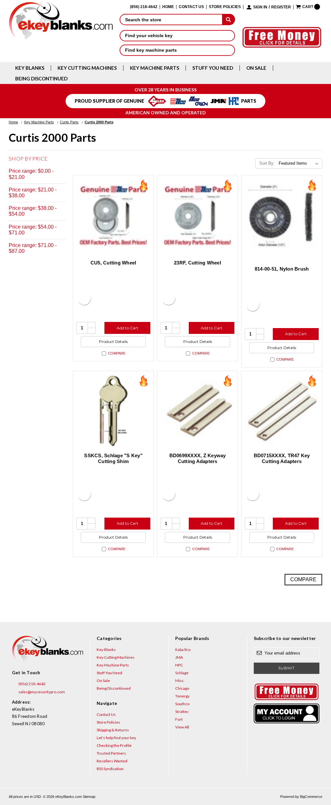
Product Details (113, 341)
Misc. (180, 680)
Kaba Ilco (182, 649)
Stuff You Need (212, 68)
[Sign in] (286, 713)
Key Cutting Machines (87, 68)
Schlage (181, 672)
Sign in (260, 7)
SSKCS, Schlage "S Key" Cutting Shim (113, 458)
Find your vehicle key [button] (149, 35)
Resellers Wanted (112, 761)
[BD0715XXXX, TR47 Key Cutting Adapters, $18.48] (282, 411)
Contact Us (191, 7)
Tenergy (182, 696)
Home (168, 7)
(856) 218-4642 (32, 683)
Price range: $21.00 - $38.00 (33, 192)
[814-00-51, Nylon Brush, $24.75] (282, 216)
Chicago (182, 688)
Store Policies (225, 7)
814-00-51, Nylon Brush (282, 269)
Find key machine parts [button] (151, 50)
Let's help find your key (116, 737)
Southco (182, 703)
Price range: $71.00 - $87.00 (33, 248)
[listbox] (300, 163)
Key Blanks (29, 68)
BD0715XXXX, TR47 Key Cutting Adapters (282, 458)
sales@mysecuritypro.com (41, 691)
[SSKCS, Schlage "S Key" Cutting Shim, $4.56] (113, 411)
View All (182, 727)
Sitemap (89, 797)
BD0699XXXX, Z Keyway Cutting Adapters (197, 458)
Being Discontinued (41, 78)
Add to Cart (127, 327)
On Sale (256, 68)
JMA (179, 657)
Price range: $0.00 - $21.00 (31, 174)
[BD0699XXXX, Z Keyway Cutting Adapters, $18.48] (198, 411)
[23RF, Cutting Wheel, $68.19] (198, 216)
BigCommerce (311, 797)
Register (281, 7)
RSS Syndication (110, 768)
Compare (116, 353)
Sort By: (267, 163)
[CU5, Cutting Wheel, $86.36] (113, 216)
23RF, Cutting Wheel (197, 262)
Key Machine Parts (154, 68)
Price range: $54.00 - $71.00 (33, 229)
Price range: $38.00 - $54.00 (33, 211)
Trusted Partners (111, 753)
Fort (179, 719)
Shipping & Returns (113, 730)
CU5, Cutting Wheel (113, 262)
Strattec (182, 711)
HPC (179, 665)
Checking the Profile (114, 745)
